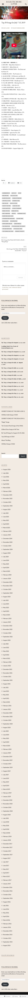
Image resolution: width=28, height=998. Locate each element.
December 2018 (7, 800)
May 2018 (6, 825)
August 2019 (7, 771)
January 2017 (7, 884)
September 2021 (8, 680)
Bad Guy (14, 193)
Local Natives (6, 208)
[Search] (24, 4)
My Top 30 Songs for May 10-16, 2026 (12, 397)
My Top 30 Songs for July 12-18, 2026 (12, 371)
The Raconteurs (7, 228)
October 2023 (7, 589)
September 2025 (8, 506)
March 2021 (6, 702)
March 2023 (6, 615)
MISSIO (14, 213)
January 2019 (7, 796)
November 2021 (7, 673)
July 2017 (6, 862)
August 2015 (7, 945)
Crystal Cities (6, 200)
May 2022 (6, 651)
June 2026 (6, 477)
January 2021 (7, 709)
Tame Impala (17, 223)
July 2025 (6, 513)
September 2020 (8, 724)
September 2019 (8, 767)
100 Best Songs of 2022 (8, 444)
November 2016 (7, 891)
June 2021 (6, 691)
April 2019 (6, 785)
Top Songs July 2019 (7, 231)
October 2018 (7, 807)
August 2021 (7, 684)
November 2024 (7, 542)
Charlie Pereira (16, 198)
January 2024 (7, 578)
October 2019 (7, 764)
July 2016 (6, 905)
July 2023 (6, 600)
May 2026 (6, 480)
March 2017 (6, 876)
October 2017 (7, 851)
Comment (20, 277)
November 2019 (7, 760)
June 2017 (6, 865)
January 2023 (7, 622)
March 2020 (6, 745)
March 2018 (6, 833)
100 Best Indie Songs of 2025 (9, 415)
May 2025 (6, 520)
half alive (5, 203)
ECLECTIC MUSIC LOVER (14, 3)
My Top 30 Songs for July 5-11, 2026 (11, 375)
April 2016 (6, 916)
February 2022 (7, 662)
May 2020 (6, 738)
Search (3, 453)
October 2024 (7, 546)
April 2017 (6, 873)
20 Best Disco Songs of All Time (10, 429)
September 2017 (8, 854)
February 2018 (7, 836)
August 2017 (7, 858)
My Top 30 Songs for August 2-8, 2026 (12, 359)
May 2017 (6, 869)
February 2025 (7, 531)
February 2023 (7, 618)
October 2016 (7, 894)
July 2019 (6, 774)
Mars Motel (15, 210)
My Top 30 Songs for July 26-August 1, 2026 (12, 363)
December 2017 (7, 844)
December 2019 (7, 756)
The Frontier (6, 226)
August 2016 (7, 902)
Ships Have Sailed (7, 223)
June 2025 (6, 516)
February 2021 (7, 705)
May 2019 (6, 782)
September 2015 (8, 942)
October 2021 (7, 676)
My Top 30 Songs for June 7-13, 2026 (12, 390)
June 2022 (6, 647)
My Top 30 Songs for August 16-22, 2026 (13, 351)
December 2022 (7, 625)
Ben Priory (5, 195)
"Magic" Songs (5, 422)
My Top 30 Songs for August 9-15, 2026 (12, 355)
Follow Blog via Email (9, 300)
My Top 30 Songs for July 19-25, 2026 (12, 368)
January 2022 (7, 665)
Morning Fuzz (22, 213)
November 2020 (7, 716)
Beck (19, 193)
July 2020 (6, 731)
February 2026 (7, 491)
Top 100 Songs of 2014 (7, 436)
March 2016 (6, 920)
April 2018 (6, 829)
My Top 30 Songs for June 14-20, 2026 (12, 386)
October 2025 (7, 502)
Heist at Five (13, 203)
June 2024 (6, 560)
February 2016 (7, 924)
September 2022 (8, 636)
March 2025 (6, 527)
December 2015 (7, 931)
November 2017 (7, 847)
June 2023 (6, 604)
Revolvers (5, 221)
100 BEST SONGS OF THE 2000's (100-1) (13, 411)
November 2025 (7, 498)
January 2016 (7, 927)
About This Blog (5, 440)
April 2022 (6, 655)
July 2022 (6, 644)
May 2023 (6, 607)
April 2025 (6, 524)
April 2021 (6, 698)
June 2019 (6, 778)
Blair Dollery (6, 198)
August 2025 (7, 509)
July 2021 (6, 687)
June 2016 (6, 909)
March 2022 (6, 658)
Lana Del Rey (16, 205)
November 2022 (7, 629)
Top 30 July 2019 (18, 228)
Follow (5, 318)
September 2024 (8, 549)
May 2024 (6, 564)
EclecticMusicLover (19, 28)
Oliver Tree (20, 218)
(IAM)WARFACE (6, 193)
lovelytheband (16, 208)
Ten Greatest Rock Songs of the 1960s (12, 426)
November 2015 (7, 934)
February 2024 (7, 575)
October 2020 (7, 720)
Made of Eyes (6, 210)
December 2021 (7, 669)
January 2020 (7, 753)
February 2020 (7, 749)
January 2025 (7, 535)
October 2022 (7, 633)
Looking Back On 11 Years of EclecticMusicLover (9, 347)
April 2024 (6, 567)
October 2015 (7, 938)
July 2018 (6, 818)
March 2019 (6, 789)
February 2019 (7, 793)
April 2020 (6, 742)
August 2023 (7, 596)
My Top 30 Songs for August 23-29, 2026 (13, 342)
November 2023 (7, 585)
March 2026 (6, 487)
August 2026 (7, 469)
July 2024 (6, 556)
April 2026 (6, 484)
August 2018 (7, 814)
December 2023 (7, 582)
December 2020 (7, 713)
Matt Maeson (6, 213)
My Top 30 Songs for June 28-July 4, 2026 (13, 379)
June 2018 (6, 822)
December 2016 (7, 887)
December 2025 (7, 495)
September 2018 (8, 811)
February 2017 (7, 880)
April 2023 (6, 611)
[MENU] (2, 4)
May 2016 (6, 913)
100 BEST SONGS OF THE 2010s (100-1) (12, 418)
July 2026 (6, 473)
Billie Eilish (14, 195)
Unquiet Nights (19, 231)
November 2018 (7, 804)
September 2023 (8, 593)
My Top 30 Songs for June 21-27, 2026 (12, 382)
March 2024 (6, 571)
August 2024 (7, 553)
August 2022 (7, 640)
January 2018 (7, 840)
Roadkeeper (13, 221)
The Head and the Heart (18, 226)
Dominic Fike (16, 200)
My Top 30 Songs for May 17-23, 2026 (12, 393)
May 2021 (6, 695)
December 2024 (7, 538)
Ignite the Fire (6, 205)
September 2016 (8, 898)
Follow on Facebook (7, 955)
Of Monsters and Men (8, 218)
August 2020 (7, 727)
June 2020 (6, 735)
